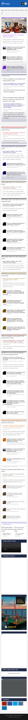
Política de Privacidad (18, 715)
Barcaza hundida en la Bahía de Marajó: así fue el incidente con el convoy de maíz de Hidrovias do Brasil (13, 58)
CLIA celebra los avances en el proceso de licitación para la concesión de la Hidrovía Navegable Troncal (13, 302)
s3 (12, 109)
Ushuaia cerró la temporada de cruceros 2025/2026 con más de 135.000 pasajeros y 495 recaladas (15, 320)
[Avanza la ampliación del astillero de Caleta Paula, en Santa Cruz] (4, 224)
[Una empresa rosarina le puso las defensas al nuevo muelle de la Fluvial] (14, 129)
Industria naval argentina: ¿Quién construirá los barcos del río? (15, 215)
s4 (23, 69)
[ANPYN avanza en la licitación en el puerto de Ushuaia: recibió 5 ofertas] (14, 275)
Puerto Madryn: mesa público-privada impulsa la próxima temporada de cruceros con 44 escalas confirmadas (16, 311)
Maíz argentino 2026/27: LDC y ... (7, 534)
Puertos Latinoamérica (18, 361)
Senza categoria (18, 476)
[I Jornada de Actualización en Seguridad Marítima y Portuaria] (14, 25)
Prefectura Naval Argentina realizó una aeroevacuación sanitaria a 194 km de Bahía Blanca (15, 392)
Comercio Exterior (11, 135)
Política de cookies (9, 715)
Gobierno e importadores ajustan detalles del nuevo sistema (13, 474)
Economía (16, 135)
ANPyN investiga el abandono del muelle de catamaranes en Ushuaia (15, 67)
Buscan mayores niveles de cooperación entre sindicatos (14, 517)
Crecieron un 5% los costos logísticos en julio (16, 509)
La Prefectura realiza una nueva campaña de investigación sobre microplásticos (14, 494)
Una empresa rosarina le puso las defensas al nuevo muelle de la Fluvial (14, 133)
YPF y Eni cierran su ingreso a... (19, 534)
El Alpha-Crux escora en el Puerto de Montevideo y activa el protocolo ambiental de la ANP (16, 48)
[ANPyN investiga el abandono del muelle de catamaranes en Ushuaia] (4, 67)
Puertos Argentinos (19, 69)
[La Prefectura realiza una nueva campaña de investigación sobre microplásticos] (4, 493)
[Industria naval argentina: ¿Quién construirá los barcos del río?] (4, 215)
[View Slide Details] (2, 13)
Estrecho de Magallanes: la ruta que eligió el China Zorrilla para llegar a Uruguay (14, 84)
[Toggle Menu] (23, 3)
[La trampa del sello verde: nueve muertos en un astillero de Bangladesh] (4, 231)
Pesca (17, 50)
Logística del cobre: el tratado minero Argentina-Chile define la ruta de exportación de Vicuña (16, 440)
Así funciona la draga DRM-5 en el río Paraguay (16, 459)
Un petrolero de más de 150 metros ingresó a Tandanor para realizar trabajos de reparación (15, 240)
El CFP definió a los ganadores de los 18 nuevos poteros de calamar (16, 248)
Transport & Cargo (15, 488)
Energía (8, 177)
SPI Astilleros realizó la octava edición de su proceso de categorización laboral (13, 205)
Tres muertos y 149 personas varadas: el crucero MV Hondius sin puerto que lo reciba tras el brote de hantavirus (13, 292)
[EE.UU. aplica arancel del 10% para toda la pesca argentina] (4, 412)
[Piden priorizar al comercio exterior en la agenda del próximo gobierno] (4, 486)
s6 (12, 37)
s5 (12, 86)
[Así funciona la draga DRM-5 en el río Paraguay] (4, 459)
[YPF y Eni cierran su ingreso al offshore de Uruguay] (20, 529)
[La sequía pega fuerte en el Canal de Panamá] (4, 502)
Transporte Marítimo (21, 86)
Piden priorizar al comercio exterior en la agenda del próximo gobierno (16, 486)
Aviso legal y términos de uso (14, 716)
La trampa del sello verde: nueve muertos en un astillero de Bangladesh (16, 231)
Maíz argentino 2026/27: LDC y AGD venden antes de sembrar (12, 152)
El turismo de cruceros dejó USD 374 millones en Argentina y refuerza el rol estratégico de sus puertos (16, 328)
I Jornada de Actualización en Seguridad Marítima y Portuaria (13, 35)
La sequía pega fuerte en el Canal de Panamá (15, 502)
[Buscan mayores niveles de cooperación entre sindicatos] (4, 516)
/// (12, 442)
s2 (14, 206)
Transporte (15, 86)
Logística (13, 50)
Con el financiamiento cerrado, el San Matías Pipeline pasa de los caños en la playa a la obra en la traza (16, 173)
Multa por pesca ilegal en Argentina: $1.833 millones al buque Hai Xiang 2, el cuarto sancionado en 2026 (16, 382)
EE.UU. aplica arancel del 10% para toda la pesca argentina (15, 412)
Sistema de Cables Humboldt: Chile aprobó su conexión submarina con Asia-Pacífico (14, 426)
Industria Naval (10, 206)
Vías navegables (6, 344)
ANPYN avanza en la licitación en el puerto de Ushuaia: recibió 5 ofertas (14, 279)
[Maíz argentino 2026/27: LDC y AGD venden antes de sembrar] (14, 147)
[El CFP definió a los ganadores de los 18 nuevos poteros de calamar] (4, 248)
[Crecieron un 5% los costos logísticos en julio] (4, 509)
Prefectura (10, 37)
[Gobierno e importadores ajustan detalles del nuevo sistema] (14, 470)
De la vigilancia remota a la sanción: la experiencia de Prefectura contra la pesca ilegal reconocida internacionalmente (14, 402)
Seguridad (15, 37)
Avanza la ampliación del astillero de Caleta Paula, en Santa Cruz (15, 224)
